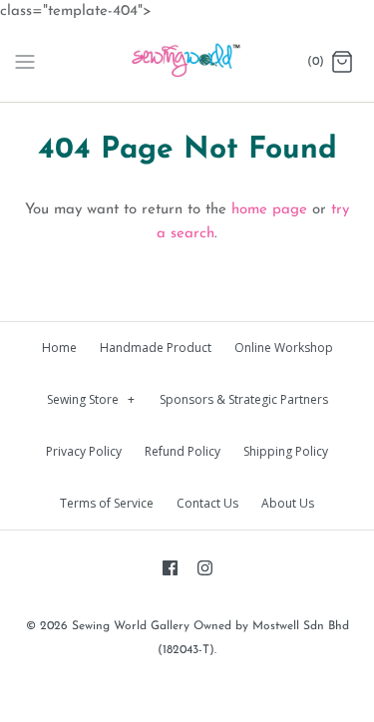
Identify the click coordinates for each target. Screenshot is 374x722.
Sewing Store (91, 399)
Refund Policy (182, 451)
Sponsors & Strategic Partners (244, 399)
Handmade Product (155, 347)
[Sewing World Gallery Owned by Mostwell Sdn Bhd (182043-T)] (187, 63)
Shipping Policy (285, 451)
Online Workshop (283, 347)
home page (269, 209)
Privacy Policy (84, 451)
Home (59, 347)
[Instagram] (204, 567)
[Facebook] (170, 567)
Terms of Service (107, 503)
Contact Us (207, 503)
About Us (287, 503)
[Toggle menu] (25, 62)
